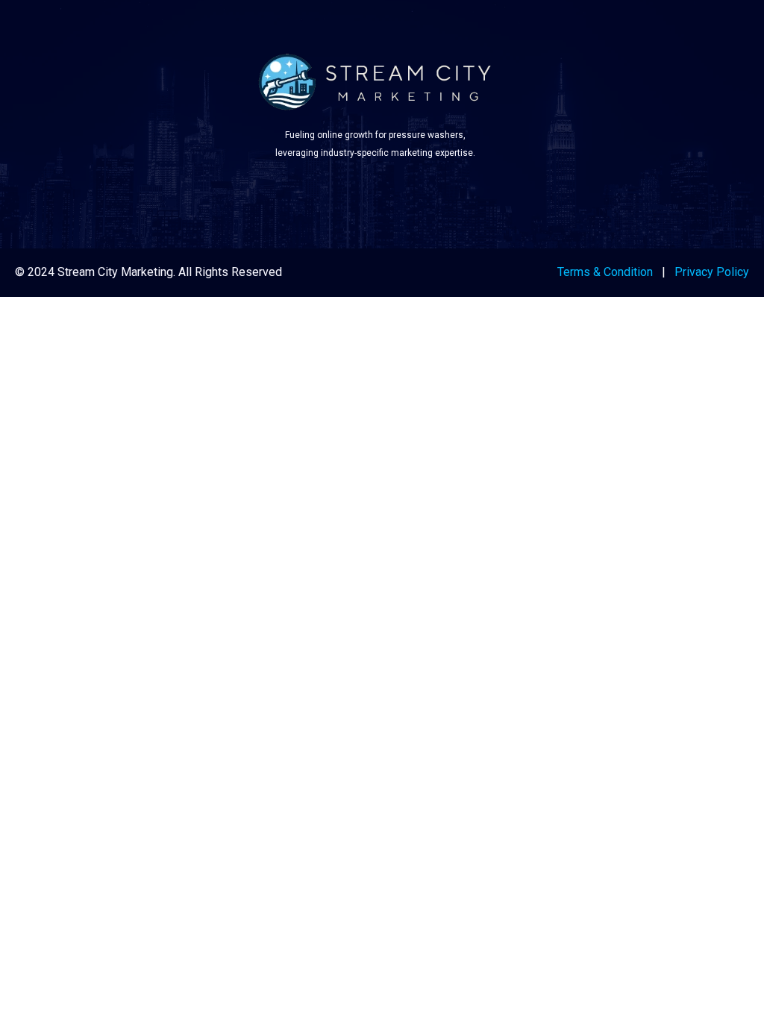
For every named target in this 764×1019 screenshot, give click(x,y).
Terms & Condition (605, 272)
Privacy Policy (711, 272)
